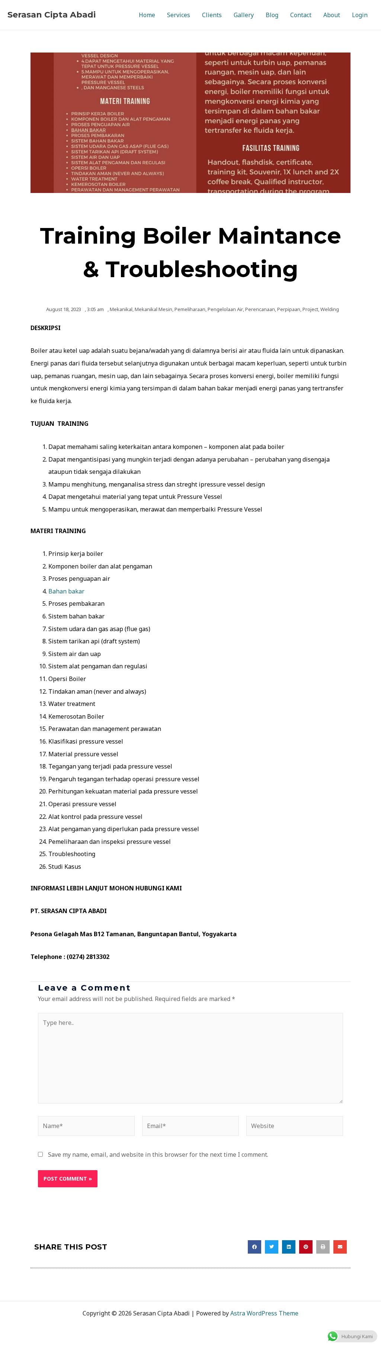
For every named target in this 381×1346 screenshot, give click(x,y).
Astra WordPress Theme (264, 1313)
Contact (300, 15)
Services (178, 15)
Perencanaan (260, 309)
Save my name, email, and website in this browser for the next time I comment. (158, 1154)
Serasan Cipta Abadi (51, 15)
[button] (254, 1247)
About (331, 15)
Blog (272, 15)
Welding (329, 309)
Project (310, 309)
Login (360, 15)
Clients (212, 15)
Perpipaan (288, 309)
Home (147, 15)
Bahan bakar (66, 591)
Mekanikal (121, 309)
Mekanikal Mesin (153, 309)
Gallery (244, 15)
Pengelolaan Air (225, 309)
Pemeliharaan (190, 309)
